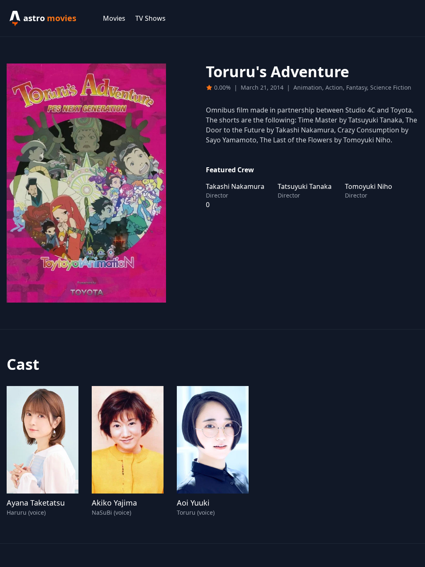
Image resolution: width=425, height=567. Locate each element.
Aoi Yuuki (193, 503)
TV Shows (150, 18)
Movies (114, 18)
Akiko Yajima (114, 503)
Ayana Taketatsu (36, 503)
